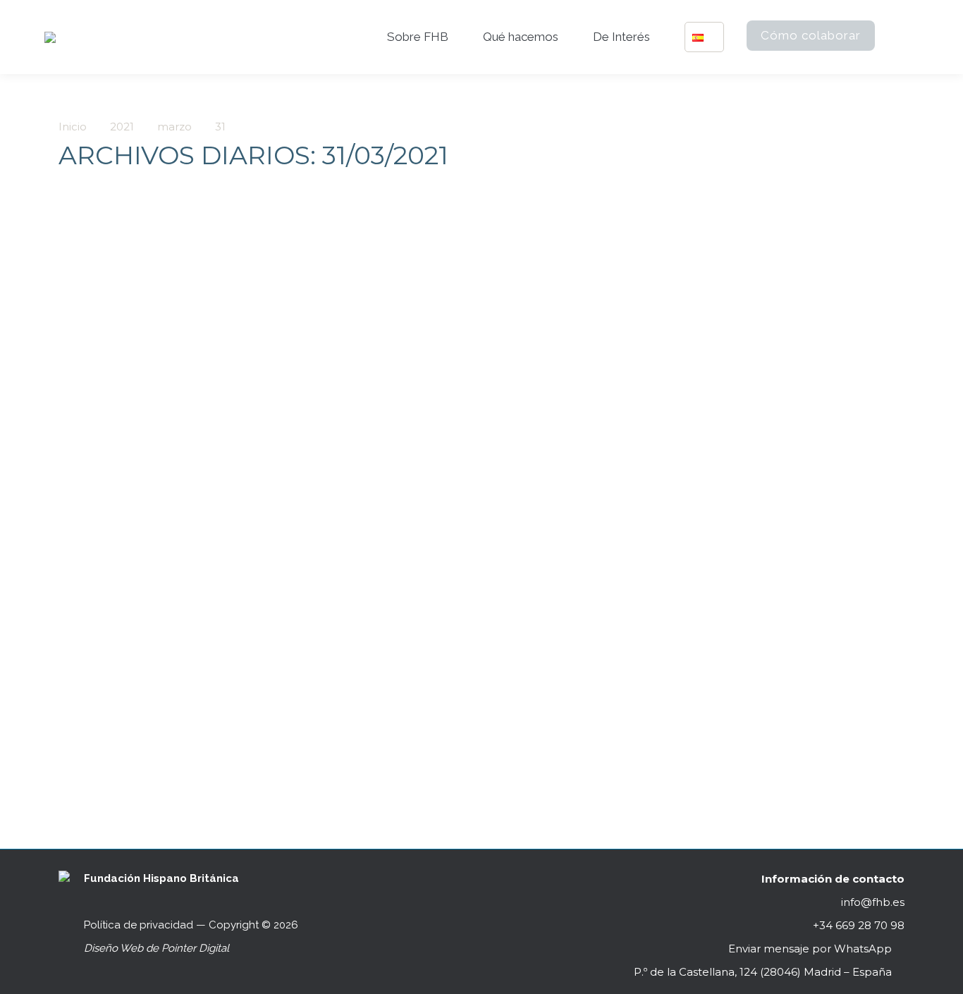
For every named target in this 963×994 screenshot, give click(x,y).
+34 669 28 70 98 (857, 925)
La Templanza (120, 687)
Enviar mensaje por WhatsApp (810, 948)
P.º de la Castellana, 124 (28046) (763, 971)
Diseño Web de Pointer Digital (158, 948)
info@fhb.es (872, 902)
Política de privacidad (138, 925)
